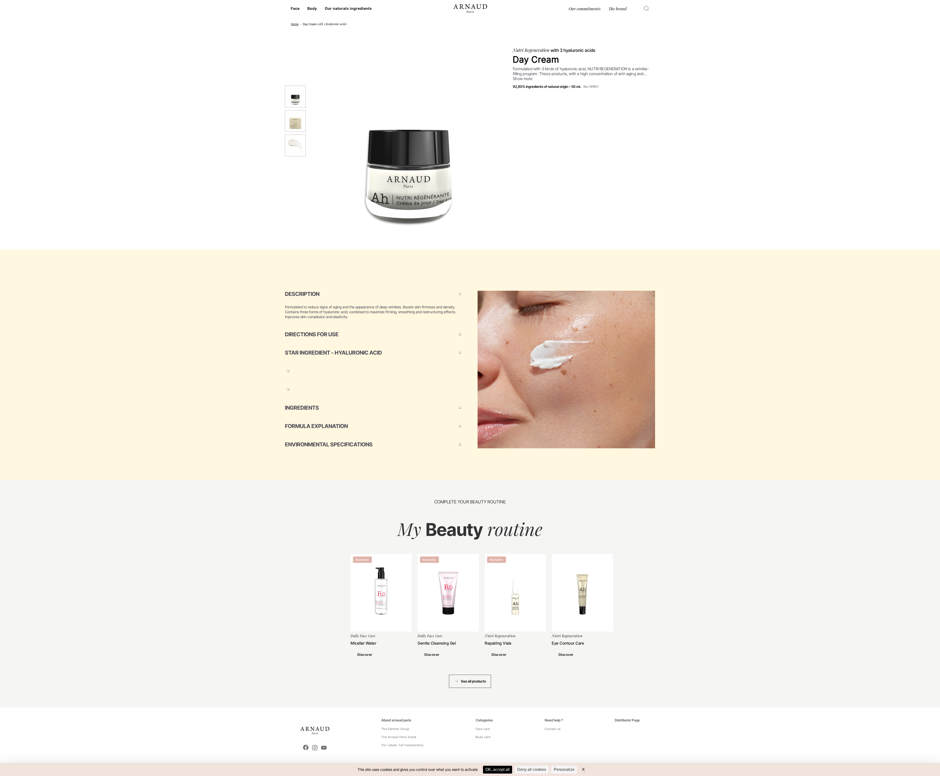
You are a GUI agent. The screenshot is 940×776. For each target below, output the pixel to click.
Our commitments (584, 8)
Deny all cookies (531, 769)
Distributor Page (627, 720)
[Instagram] (314, 748)
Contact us (553, 729)
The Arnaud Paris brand (398, 737)
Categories (484, 720)
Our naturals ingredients (348, 8)
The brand (617, 8)
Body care (483, 737)
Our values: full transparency (402, 745)
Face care (483, 729)
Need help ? (554, 720)
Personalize (564, 769)
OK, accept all (497, 769)
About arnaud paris (396, 720)
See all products (473, 681)
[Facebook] (305, 748)
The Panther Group (395, 729)
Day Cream (325, 24)
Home (294, 24)
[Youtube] (324, 748)
